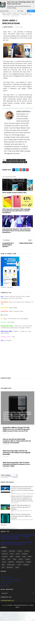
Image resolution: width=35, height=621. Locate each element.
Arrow (11, 554)
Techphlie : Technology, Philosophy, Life (17, 605)
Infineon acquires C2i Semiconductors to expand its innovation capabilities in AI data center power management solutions (22, 497)
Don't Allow (20, 11)
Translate (15, 477)
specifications (16, 14)
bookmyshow (20, 562)
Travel (14, 559)
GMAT (11, 556)
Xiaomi (20, 559)
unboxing (24, 14)
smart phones (6, 14)
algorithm (11, 562)
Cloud (17, 554)
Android (9, 13)
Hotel (23, 556)
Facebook (4, 556)
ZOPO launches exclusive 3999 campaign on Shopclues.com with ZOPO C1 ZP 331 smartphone (16, 210)
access (4, 562)
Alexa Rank (12, 551)
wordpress (10, 567)
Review (26, 13)
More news (4, 525)
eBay (3, 564)
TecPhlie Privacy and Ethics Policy (11, 579)
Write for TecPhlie (6, 584)
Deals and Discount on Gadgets (10, 581)
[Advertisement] (17, 361)
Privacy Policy (5, 586)
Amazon (19, 551)
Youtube (27, 559)
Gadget (15, 13)
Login (3, 559)
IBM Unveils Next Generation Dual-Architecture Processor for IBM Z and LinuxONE (21, 516)
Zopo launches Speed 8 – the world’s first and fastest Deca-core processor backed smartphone (16, 230)
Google (18, 556)
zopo (30, 14)
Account (4, 551)
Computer (24, 554)
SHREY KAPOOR (22, 111)
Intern (29, 556)
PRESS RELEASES (6, 577)
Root (9, 559)
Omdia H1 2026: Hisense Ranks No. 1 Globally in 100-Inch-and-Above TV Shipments (21, 507)
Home (3, 13)
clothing (28, 562)
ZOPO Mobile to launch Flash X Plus (14, 192)
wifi (3, 567)
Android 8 (4, 554)
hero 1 (21, 13)
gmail (19, 564)
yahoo (17, 567)
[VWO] (7, 11)
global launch (11, 564)
